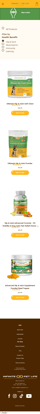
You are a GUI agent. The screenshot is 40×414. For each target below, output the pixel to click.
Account (20, 338)
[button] (16, 105)
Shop (20, 325)
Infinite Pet (21, 405)
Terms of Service (20, 362)
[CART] (37, 4)
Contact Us (20, 355)
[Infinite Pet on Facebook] (9, 396)
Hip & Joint (11, 42)
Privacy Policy (20, 358)
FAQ (20, 350)
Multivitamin (12, 45)
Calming (10, 51)
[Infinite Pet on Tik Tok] (21, 396)
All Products (11, 29)
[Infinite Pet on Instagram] (15, 396)
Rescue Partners (20, 346)
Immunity (10, 48)
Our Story (20, 341)
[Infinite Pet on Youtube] (29, 396)
